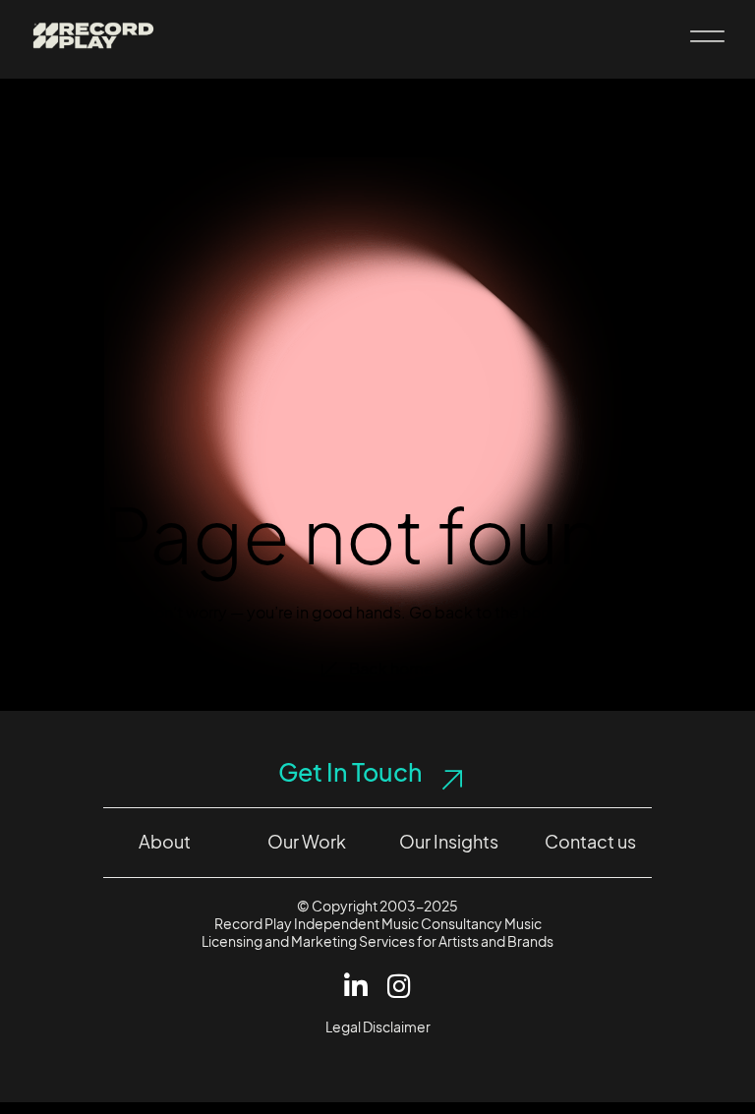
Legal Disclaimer (378, 1027)
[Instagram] (399, 986)
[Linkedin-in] (356, 986)
